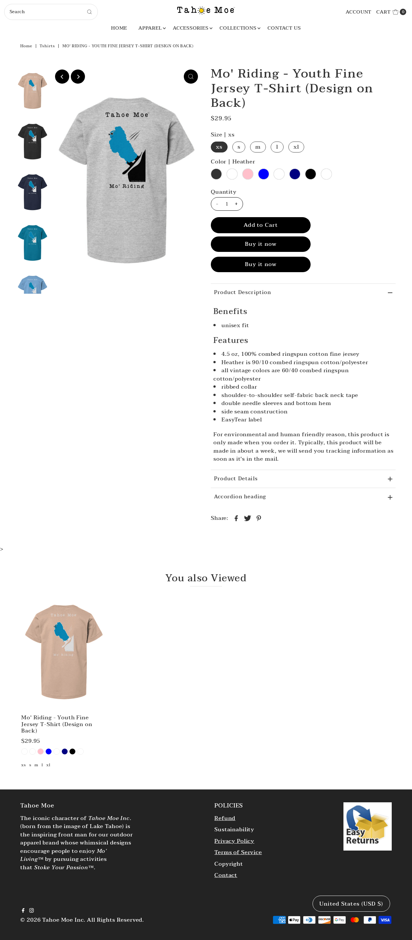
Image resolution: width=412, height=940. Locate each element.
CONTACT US (284, 28)
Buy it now (261, 244)
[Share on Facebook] (236, 518)
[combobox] (51, 12)
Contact (225, 875)
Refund (224, 818)
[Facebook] (23, 911)
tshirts (47, 46)
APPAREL (150, 28)
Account (358, 12)
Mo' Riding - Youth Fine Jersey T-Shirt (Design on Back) (56, 724)
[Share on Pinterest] (259, 518)
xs (219, 147)
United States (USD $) (351, 903)
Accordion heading (240, 496)
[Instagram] (31, 911)
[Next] (78, 76)
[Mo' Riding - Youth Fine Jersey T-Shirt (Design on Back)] (63, 651)
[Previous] (62, 76)
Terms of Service (238, 852)
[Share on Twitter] (247, 518)
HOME (119, 28)
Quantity (224, 192)
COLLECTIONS (238, 28)
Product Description (242, 292)
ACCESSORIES (190, 28)
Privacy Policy (234, 841)
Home (26, 46)
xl (296, 147)
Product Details (236, 478)
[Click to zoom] (191, 76)
